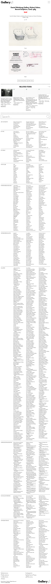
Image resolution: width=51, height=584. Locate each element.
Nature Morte (28, 429)
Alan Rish (15, 235)
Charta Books (15, 543)
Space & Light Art (42, 156)
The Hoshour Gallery (42, 371)
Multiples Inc (28, 424)
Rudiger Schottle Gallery (43, 318)
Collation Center (16, 551)
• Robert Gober (3, 105)
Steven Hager (41, 256)
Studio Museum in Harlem (43, 484)
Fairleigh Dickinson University (18, 505)
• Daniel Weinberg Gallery (18, 102)
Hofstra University (16, 512)
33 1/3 (14, 271)
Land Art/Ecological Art (30, 125)
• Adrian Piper (41, 100)
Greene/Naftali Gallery (30, 298)
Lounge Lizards (29, 225)
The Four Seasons (42, 542)
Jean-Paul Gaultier (29, 238)
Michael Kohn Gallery (30, 412)
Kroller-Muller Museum (30, 453)
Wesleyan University (42, 509)
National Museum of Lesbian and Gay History (44, 454)
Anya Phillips (15, 198)
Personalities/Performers (43, 137)
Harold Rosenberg (16, 262)
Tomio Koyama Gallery (43, 387)
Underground (41, 175)
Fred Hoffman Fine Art (17, 436)
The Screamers (41, 225)
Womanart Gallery (42, 426)
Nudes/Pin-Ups (41, 136)
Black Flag (15, 203)
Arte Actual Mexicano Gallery (17, 331)
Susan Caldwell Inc (42, 366)
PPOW (40, 296)
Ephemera (4, 573)
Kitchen (27, 538)
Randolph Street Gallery (43, 298)
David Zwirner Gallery (17, 400)
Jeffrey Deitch (28, 241)
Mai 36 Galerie (29, 394)
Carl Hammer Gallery (17, 368)
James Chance (28, 193)
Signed (40, 153)
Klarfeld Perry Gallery (30, 357)
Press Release (41, 150)
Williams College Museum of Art (44, 513)
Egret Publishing (16, 560)
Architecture (15, 136)
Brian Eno (15, 207)
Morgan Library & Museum (31, 473)
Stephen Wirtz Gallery (43, 363)
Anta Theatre (15, 521)
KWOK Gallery (29, 365)
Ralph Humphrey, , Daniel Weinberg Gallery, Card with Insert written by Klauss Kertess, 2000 (19, 99)
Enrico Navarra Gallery (17, 420)
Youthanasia (41, 180)
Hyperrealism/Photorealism (31, 124)
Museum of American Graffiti (31, 480)
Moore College (29, 497)
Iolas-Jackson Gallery (30, 320)
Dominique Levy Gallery (17, 405)
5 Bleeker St (15, 269)
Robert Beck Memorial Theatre (43, 527)
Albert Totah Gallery (17, 294)
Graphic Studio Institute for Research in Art (18, 511)
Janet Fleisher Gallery (30, 331)
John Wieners (28, 251)
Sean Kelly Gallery (42, 329)
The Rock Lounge (42, 551)
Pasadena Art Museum (43, 464)
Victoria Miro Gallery (43, 403)
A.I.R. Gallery (15, 287)
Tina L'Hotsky (41, 229)
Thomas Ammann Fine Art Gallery (43, 378)
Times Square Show (42, 145)
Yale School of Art (42, 515)
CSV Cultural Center (17, 473)
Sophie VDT (41, 254)
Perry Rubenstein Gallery (43, 286)
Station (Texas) (41, 535)
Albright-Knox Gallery (17, 443)
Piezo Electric (41, 294)
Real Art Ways (41, 522)
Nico (40, 195)
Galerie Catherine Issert (30, 272)
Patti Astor (41, 242)
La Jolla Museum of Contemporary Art (30, 460)
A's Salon (15, 286)
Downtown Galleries (29, 131)
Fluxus (14, 128)
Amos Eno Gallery (16, 308)
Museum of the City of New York (44, 447)
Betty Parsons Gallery (17, 348)
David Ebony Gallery (17, 398)
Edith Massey (15, 221)
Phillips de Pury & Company (44, 467)
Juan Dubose (28, 254)
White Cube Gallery (42, 417)
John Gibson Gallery (30, 340)
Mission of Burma (42, 192)
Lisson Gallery (28, 383)
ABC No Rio (15, 288)
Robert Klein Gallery (42, 309)
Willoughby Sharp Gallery (43, 420)
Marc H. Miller (28, 261)
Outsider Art (28, 128)
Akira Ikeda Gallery (17, 292)
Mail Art (27, 143)
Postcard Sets (28, 159)
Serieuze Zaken (41, 336)
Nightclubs (41, 133)
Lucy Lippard (28, 259)
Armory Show (15, 452)
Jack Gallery (28, 325)
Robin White (41, 250)
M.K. (27, 173)
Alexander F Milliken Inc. (17, 297)
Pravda (27, 564)
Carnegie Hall (15, 538)
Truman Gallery (41, 392)
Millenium (28, 543)
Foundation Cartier (16, 483)
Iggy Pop (27, 190)
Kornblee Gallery (29, 361)
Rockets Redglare (42, 202)
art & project (15, 323)
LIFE (27, 169)
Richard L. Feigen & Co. (43, 305)
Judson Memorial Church (30, 537)
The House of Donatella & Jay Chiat (43, 545)
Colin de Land (15, 252)
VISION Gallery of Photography (42, 405)
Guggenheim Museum (17, 488)
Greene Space (28, 530)
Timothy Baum (41, 260)
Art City (14, 325)
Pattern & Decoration (42, 121)
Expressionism (15, 127)
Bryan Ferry (15, 208)
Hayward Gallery (29, 308)
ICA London (28, 444)
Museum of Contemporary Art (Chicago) (31, 482)
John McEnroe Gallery (30, 342)
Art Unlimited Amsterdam (18, 329)
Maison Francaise (16, 515)
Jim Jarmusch (28, 245)
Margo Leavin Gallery (30, 396)
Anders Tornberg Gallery (17, 309)
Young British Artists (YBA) (43, 127)
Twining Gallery (41, 393)
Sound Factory (41, 532)
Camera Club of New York (18, 459)
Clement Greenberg (17, 251)
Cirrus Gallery (15, 385)
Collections (4, 577)
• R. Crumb (31, 107)
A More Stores (16, 131)
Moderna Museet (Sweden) (31, 468)
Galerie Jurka (28, 276)
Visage (40, 177)
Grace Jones (28, 185)
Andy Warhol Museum (17, 450)
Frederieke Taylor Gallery (18, 437)
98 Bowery (29, 577)
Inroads (27, 534)
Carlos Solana (16, 248)
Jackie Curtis (28, 192)
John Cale (28, 200)
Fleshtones (15, 227)
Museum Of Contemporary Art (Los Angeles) (31, 484)
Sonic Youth (41, 211)
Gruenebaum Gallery (30, 301)
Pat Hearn (40, 240)
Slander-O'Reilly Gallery (43, 346)
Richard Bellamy (42, 302)
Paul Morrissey (41, 243)
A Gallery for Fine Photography (16, 284)
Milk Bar (27, 177)
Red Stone (40, 523)
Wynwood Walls (42, 427)
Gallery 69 (28, 282)
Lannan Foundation (29, 462)
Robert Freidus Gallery (43, 307)
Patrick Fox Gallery (42, 279)
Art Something (16, 328)
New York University (29, 499)
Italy (27, 141)
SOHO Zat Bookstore (43, 531)
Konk (27, 214)
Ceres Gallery (15, 380)
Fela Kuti (15, 225)
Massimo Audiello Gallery (30, 405)
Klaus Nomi (28, 213)
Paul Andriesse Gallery (43, 280)
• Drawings (28, 107)
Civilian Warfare (16, 388)
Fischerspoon (15, 226)
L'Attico (27, 366)
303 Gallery (15, 279)
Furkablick (28, 525)
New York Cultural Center (43, 458)
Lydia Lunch (28, 226)
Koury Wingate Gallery (30, 362)
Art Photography (16, 122)
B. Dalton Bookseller (17, 528)
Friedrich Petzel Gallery (17, 438)
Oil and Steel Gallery (42, 269)
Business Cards (16, 158)
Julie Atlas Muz (29, 209)
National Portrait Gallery (30, 428)
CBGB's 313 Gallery (16, 377)
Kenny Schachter (29, 257)
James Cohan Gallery (30, 329)
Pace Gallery (41, 272)
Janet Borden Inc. (29, 330)
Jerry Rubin (28, 243)
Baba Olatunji (15, 201)
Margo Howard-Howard (30, 230)
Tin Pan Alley (41, 172)
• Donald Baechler (32, 106)
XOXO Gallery (41, 429)
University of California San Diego (44, 500)
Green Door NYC (29, 529)
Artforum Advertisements (17, 153)
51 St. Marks (15, 272)
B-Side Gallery (16, 336)
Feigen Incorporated (17, 425)
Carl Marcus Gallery (17, 370)
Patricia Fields (41, 241)
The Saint (40, 170)
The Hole (40, 543)
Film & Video (28, 151)
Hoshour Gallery (29, 316)
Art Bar (14, 324)
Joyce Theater (28, 536)
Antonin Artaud (16, 242)
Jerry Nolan (28, 197)
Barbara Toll (15, 340)
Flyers (27, 152)
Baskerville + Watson (17, 344)
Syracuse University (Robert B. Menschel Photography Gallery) (31, 512)
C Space (14, 536)
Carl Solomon (15, 245)
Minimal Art (28, 126)
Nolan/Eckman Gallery (30, 438)
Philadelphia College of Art (31, 500)
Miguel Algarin (41, 236)
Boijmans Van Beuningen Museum (17, 454)
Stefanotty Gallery (42, 358)
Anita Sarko (15, 194)
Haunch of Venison (29, 305)
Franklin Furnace (29, 523)
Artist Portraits (16, 137)
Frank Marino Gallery (17, 435)
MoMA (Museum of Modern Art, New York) (31, 470)
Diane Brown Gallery (17, 404)
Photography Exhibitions (30, 157)
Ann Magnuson (16, 195)
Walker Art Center (42, 490)
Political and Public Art (43, 139)
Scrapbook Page (42, 152)
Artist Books (15, 154)
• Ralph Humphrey (16, 103)
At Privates (15, 527)
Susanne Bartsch (42, 257)
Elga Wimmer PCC (16, 415)
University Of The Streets (43, 561)
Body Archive (15, 531)
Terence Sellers (41, 219)
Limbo (27, 170)
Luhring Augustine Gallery (31, 389)
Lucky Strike (28, 172)
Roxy (40, 165)
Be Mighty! (15, 529)
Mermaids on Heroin (42, 191)
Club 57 (14, 173)
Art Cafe (14, 523)
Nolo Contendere (29, 439)
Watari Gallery (41, 415)
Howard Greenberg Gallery (31, 317)
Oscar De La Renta (42, 238)
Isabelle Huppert (29, 191)
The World (41, 171)
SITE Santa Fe (41, 478)
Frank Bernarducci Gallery (18, 433)
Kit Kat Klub (28, 164)
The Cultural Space (42, 539)
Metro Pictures (28, 542)
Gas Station (28, 139)
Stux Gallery (41, 365)
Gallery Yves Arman (29, 288)
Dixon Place (15, 556)
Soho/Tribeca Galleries (43, 347)
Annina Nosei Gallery (17, 319)
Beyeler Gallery (16, 349)
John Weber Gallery (29, 345)
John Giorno (28, 249)
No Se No (28, 437)
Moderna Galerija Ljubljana (31, 419)
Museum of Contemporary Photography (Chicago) (31, 490)
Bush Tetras (15, 210)
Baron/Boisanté (16, 341)
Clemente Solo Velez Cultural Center (18, 549)
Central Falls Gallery (17, 378)
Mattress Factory (29, 408)
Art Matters (15, 525)
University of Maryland (43, 503)
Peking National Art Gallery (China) (44, 466)
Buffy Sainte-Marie (16, 209)
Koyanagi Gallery (29, 363)
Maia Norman (28, 260)
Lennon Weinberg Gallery (31, 377)
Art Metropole (16, 526)
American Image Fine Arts (18, 307)
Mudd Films (28, 545)
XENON (40, 179)
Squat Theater (41, 166)
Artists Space (15, 333)
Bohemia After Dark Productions (17, 534)
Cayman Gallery (16, 376)
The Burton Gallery (42, 368)
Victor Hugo (41, 262)
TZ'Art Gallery (41, 394)
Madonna (28, 227)
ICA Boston (28, 443)
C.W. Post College (16, 499)
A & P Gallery (15, 282)
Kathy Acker (28, 256)
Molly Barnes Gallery (30, 421)
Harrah (14, 178)
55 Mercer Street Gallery (17, 273)
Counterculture (16, 146)
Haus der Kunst (29, 306)
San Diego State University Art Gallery (31, 509)
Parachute (28, 555)
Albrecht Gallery (16, 295)
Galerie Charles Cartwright (31, 273)
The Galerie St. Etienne (43, 369)
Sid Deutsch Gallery (42, 339)
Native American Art (42, 131)
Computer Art (15, 145)
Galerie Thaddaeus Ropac (31, 277)
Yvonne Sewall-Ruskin (43, 264)
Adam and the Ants (16, 186)
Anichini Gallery (16, 316)
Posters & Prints (29, 160)
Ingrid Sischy (15, 265)
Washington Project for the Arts (43, 565)
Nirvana (27, 180)
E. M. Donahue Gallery (17, 412)
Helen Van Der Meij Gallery (31, 312)
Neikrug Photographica (30, 430)
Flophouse (28, 520)
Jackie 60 (15, 181)
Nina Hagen (41, 197)
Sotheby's (40, 481)
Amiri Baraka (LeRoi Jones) (18, 238)
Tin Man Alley (41, 386)
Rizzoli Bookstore (42, 525)
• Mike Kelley (46, 101)
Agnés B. (15, 233)
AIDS (14, 133)
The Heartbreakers (42, 223)
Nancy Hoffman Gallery (30, 427)
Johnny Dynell (28, 207)
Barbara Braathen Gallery (18, 338)
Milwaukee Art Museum (30, 467)
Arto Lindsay (15, 200)
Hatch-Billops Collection (30, 533)
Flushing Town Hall (29, 521)
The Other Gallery (42, 374)
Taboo (40, 216)
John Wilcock (28, 252)
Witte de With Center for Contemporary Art (43, 424)
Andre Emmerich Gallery (17, 312)
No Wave (40, 134)
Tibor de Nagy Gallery (43, 384)
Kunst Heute (28, 540)
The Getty (40, 485)
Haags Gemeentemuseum (18, 491)
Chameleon (15, 540)
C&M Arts (15, 537)
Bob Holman (15, 244)
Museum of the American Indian (43, 445)
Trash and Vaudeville (42, 557)
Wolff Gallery (41, 425)
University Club (41, 560)
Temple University (29, 514)
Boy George (15, 206)
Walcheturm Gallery (42, 412)
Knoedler (27, 358)
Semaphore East (42, 331)
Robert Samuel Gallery (43, 311)
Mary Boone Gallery (30, 404)
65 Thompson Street (17, 276)
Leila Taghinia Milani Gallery (31, 375)
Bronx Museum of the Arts (18, 455)
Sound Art (40, 154)
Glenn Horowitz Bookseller (31, 527)
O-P (27, 553)
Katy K (27, 210)
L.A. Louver (28, 368)
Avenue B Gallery (16, 334)
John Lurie (28, 202)
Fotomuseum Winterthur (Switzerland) (17, 482)
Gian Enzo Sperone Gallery (31, 292)
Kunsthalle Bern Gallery (30, 364)
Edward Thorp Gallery (17, 413)
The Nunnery (41, 373)
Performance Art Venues (30, 558)
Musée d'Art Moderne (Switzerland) (43, 452)
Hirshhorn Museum (29, 442)
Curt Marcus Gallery (17, 392)
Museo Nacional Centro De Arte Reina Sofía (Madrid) (31, 475)
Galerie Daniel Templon (30, 274)
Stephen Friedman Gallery (43, 362)
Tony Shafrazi (41, 261)
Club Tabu (15, 175)
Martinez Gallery (29, 403)
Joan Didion (28, 246)
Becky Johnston (16, 243)
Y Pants (40, 230)
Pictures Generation (42, 124)
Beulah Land (15, 169)
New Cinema (28, 547)
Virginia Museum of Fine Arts (44, 489)
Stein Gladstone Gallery (43, 359)
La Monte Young (29, 215)
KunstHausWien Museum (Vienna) (30, 455)
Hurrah (14, 180)
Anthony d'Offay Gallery (17, 320)
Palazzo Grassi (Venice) (43, 461)
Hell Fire (14, 179)
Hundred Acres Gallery (30, 319)
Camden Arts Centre (17, 458)
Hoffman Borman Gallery (30, 314)
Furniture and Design (30, 138)
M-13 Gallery (28, 392)
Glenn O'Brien (15, 259)
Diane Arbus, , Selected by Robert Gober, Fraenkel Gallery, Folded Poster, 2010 (6, 100)
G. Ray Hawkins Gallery (30, 269)
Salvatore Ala (41, 323)
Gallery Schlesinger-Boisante (31, 285)
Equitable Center (16, 561)
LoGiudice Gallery (29, 386)
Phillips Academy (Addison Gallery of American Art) (31, 502)
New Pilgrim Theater (30, 549)
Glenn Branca (15, 230)
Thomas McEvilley (42, 259)
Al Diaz (14, 191)
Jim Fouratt (28, 244)
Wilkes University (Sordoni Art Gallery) (43, 511)
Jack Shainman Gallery (30, 327)
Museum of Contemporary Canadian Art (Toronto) (31, 488)
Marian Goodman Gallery (31, 397)
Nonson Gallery (42, 267)
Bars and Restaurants (17, 139)
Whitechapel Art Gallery (43, 418)
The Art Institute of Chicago (31, 515)
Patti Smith (41, 199)
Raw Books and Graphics (43, 521)
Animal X (15, 193)
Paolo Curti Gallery (42, 276)
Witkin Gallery (41, 422)
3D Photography (16, 150)
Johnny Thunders (29, 208)
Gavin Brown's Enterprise (30, 290)
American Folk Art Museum (18, 445)
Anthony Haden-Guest (17, 241)
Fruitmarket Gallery (17, 439)
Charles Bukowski (16, 249)
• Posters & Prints (7, 104)
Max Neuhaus (41, 190)
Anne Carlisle (15, 197)
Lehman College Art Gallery (18, 514)
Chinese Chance (16, 545)
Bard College (15, 497)
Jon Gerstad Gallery (30, 346)
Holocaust (28, 140)
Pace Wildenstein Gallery (43, 273)
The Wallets (41, 226)
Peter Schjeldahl (42, 244)
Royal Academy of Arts (30, 505)
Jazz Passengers (29, 195)
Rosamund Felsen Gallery (43, 317)
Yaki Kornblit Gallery (42, 431)
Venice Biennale (41, 562)
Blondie (14, 205)
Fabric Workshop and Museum (17, 478)
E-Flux (14, 409)
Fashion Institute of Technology (16, 507)
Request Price (3, 106)
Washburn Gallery (42, 414)
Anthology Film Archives (17, 522)
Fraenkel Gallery (16, 432)
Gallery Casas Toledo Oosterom (30, 284)
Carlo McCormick (16, 246)
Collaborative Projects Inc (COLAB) (18, 143)
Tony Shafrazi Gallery (43, 388)
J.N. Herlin (28, 323)
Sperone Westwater (42, 352)
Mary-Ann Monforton (30, 264)
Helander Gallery (29, 311)
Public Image (28, 567)
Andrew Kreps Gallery (17, 314)
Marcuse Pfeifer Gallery (30, 395)
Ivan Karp (28, 235)
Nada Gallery (28, 426)
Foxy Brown (15, 229)
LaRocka (27, 167)
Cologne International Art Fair (18, 555)
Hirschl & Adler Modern (30, 313)
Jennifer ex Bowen (29, 242)
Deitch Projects (16, 403)
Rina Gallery (41, 306)
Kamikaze (15, 182)
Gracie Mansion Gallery (30, 295)
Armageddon (15, 167)
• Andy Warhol (28, 105)
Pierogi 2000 (41, 292)
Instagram (29, 573)
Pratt (27, 503)
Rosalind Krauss (41, 252)
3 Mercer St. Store (16, 267)
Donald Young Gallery (17, 406)
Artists (3, 578)
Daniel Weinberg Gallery (22, 80)
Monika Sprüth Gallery (30, 422)
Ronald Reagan (41, 251)
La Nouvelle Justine (29, 165)
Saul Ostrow (41, 253)
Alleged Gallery (16, 300)
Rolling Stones (41, 203)
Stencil (40, 157)
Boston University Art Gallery (18, 498)
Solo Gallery (41, 349)
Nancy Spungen (42, 194)
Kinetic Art (28, 153)
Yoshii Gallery (41, 432)
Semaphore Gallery (42, 333)
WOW (40, 566)
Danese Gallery (16, 395)
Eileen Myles (15, 254)
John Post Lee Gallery (30, 344)
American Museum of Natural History (17, 447)
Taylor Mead (41, 218)
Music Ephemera (29, 147)
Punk (40, 140)
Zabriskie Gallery (42, 435)
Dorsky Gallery (16, 407)
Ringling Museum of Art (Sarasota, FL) (43, 471)
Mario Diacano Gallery (30, 399)
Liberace (27, 219)
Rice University (28, 504)
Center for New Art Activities (18, 539)
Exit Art (14, 563)
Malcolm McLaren (29, 229)
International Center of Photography (30, 450)
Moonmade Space (29, 544)
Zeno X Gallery (41, 436)
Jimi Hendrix (28, 198)
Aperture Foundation (17, 451)
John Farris (28, 248)
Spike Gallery (41, 353)
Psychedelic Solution (42, 297)
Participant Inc (28, 556)
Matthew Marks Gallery (30, 406)
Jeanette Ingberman (29, 240)
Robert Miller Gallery (42, 310)
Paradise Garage (29, 182)
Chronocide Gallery (17, 384)
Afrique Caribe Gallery (17, 291)
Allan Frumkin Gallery (17, 298)
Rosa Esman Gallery (42, 315)
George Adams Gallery (30, 291)
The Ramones (41, 224)
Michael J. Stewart (42, 233)
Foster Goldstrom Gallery (18, 430)
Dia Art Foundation (16, 475)
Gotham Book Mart (29, 528)
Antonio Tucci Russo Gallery (18, 322)
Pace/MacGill (41, 274)
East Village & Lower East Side (30, 134)
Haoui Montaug (16, 261)
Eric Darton (15, 256)
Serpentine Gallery (42, 337)
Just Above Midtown (30, 352)
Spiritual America (42, 354)
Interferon (28, 535)
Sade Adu (40, 209)
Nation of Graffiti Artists (30, 546)
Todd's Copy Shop (42, 555)
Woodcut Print (41, 159)
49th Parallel (15, 280)
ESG (14, 223)
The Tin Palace (41, 552)
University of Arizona (42, 498)
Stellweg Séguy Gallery (43, 361)
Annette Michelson (16, 240)
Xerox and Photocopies (43, 160)
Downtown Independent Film (31, 132)
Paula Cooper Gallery (43, 283)
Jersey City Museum (29, 451)
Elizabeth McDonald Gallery (18, 416)
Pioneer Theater (29, 561)
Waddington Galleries (43, 411)
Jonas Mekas (28, 253)
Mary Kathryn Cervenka (43, 187)
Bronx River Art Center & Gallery (17, 357)
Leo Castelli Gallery (29, 378)
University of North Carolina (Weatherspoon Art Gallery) (44, 505)
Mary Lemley (28, 262)
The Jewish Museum (42, 487)
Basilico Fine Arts (16, 342)
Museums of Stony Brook (43, 448)
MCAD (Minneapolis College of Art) (18, 517)
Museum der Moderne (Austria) (30, 479)
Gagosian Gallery (29, 271)
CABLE (14, 365)
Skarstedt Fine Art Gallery (43, 345)
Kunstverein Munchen (30, 458)
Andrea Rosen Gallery (17, 313)
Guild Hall (15, 490)
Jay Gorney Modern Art (30, 335)
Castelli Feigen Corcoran (17, 372)
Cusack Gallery (16, 393)
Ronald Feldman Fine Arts (43, 314)
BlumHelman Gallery (17, 352)
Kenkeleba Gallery (29, 355)
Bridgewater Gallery (17, 355)
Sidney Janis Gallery (42, 341)
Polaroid (27, 158)
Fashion (27, 135)
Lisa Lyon (27, 223)
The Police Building (42, 549)
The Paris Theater (42, 547)
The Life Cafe (41, 546)
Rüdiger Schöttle (42, 319)
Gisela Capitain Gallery (30, 293)
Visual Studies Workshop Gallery (43, 407)
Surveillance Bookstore (43, 536)
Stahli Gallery (41, 355)
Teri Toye (40, 221)
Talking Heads (41, 217)
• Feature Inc (46, 100)
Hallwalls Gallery (29, 304)
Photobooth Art (29, 156)
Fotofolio (15, 431)
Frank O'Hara (16, 257)
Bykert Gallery (16, 364)
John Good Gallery (29, 341)
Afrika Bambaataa (16, 189)
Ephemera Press (31, 575)
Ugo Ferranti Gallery (42, 396)
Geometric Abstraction (30, 121)
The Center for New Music (43, 538)
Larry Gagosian (29, 258)
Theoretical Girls (42, 227)
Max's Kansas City (29, 174)
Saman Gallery (41, 325)
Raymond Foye (41, 246)
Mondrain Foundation (30, 471)
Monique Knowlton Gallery (31, 423)
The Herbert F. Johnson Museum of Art (30, 517)
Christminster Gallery (17, 383)
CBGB (14, 171)
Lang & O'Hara (29, 371)
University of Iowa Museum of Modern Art (44, 502)
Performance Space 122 (30, 559)
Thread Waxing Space (43, 554)
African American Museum (18, 442)
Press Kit (27, 161)
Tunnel (40, 174)
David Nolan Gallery (17, 399)
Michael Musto (41, 234)
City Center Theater (16, 547)
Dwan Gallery (15, 408)
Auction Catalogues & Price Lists (18, 156)
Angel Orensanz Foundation (18, 520)
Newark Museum (42, 460)
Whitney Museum (42, 491)
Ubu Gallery (41, 395)
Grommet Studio (29, 299)
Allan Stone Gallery (16, 299)
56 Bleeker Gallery (16, 274)
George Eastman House (17, 485)
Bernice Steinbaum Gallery (18, 346)
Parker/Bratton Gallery (43, 277)
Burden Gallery (16, 363)
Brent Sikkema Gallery (17, 354)
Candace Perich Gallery (17, 366)
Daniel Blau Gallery (16, 396)
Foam (14, 429)
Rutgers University (29, 507)
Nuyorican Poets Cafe (30, 552)
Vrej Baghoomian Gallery (43, 409)
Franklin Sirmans (16, 258)
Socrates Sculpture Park (43, 529)
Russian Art (41, 141)
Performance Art (42, 122)
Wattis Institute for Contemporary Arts (43, 508)
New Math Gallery (29, 435)
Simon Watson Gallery (43, 344)
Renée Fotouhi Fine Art (43, 300)
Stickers (40, 158)
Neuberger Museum (42, 456)
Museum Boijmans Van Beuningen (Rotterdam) (30, 477)
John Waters (28, 206)
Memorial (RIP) (29, 145)
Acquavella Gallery (16, 290)
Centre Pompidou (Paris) (17, 467)
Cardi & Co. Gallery (17, 367)
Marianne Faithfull (42, 185)
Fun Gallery (28, 267)
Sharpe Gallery (41, 338)
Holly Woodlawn (29, 189)
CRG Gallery (15, 391)
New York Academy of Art (31, 498)
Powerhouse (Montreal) (30, 563)
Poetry (40, 138)
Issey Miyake (28, 234)
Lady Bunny (28, 216)
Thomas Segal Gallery (43, 380)
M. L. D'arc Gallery (29, 393)
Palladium (28, 181)
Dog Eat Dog (15, 219)
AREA (14, 166)
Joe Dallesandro (29, 199)
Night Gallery (28, 436)
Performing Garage (29, 560)
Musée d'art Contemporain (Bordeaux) (44, 450)
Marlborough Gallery (30, 402)
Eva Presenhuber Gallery (17, 421)
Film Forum (15, 564)
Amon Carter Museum (17, 449)
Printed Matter (28, 566)
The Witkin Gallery (42, 376)
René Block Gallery (42, 299)
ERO (14, 562)
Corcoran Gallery (16, 390)
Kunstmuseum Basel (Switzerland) (29, 457)
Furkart (27, 526)
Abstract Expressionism (17, 121)
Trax (39, 559)
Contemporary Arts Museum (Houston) (18, 470)
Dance (14, 147)
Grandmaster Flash (29, 186)
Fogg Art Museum (16, 479)
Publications (5, 575)
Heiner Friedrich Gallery (30, 309)
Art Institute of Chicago (17, 495)
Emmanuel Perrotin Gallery (18, 419)
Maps (27, 154)
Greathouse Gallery (29, 297)
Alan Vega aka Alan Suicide (18, 192)
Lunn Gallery (28, 390)
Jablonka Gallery (29, 324)
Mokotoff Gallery (29, 420)
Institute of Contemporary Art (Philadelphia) (30, 447)
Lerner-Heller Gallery (30, 379)
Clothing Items (16, 161)
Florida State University (17, 508)
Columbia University (17, 504)
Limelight (27, 171)
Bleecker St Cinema (16, 530)
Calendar (15, 159)
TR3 (39, 173)
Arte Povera (15, 124)
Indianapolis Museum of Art (31, 445)
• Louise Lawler (41, 101)
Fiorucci (14, 566)
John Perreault (28, 250)
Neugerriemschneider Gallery (30, 433)
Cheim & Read (16, 382)
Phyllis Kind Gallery (42, 291)
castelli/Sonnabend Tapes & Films (18, 375)
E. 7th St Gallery (16, 411)
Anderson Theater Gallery (18, 311)
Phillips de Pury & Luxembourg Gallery (43, 290)
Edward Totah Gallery (17, 414)
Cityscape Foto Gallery (17, 387)
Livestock (27, 385)
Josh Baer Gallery (29, 348)
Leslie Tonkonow (29, 380)
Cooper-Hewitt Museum (17, 472)
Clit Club (14, 172)
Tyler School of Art (42, 497)
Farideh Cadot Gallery (17, 422)
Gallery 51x (28, 281)
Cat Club (15, 170)
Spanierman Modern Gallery (44, 351)
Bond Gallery (15, 353)
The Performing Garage (43, 548)
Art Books (15, 151)
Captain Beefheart (16, 213)
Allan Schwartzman (16, 237)
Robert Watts (41, 248)
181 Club (14, 165)
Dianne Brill (15, 215)
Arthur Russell (15, 199)
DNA (14, 218)
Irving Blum (28, 233)
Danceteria (15, 177)
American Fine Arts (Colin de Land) (18, 305)
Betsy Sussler (15, 202)
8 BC (14, 164)
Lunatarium (28, 541)
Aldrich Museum (16, 444)
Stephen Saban (41, 213)
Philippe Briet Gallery (42, 288)
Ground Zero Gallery (30, 300)
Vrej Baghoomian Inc (42, 410)
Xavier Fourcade (42, 428)
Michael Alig (28, 265)
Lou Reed (28, 224)
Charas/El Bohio (16, 542)
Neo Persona (28, 431)
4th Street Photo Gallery (17, 281)
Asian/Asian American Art (18, 138)
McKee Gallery (29, 411)
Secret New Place (42, 528)
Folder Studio (7, 582)
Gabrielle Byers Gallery (30, 270)
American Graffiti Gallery (18, 306)
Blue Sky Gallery (16, 350)
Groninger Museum (16, 486)
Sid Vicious (41, 210)
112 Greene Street (16, 277)
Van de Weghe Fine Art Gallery (43, 399)
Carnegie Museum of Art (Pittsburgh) (17, 461)
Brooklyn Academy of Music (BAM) (18, 360)
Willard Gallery (41, 419)
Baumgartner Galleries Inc (18, 345)
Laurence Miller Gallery (30, 372)
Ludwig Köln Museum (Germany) (30, 464)
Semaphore (41, 330)
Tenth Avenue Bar (42, 537)
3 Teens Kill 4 (15, 185)
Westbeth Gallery (42, 416)
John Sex (27, 205)
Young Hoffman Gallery (43, 433)
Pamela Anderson (42, 198)
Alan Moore (15, 234)
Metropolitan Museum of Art (31, 466)
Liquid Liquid (28, 222)
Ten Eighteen (41, 169)
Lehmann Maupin (29, 374)
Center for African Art (17, 462)
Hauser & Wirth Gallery (30, 307)
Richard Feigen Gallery (43, 303)
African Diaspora (16, 132)
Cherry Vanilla (16, 214)
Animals (14, 134)
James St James (29, 194)
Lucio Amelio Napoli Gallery (31, 388)
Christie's (15, 468)
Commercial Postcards (30, 150)
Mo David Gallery (29, 418)
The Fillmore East (42, 540)
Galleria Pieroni (29, 280)
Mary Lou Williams (42, 189)
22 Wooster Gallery (17, 270)
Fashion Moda (16, 423)
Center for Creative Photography (16, 464)
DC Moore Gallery (16, 401)
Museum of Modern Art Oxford (43, 443)
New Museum (41, 457)
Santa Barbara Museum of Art (43, 475)
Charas (14, 381)
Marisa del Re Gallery (30, 401)
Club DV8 (15, 174)
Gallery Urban (28, 287)
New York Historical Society (44, 459)
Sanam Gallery (41, 326)
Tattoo (40, 142)
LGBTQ (27, 142)
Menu (49, 2)
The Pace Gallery (42, 375)
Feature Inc (15, 424)
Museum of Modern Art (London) (30, 493)
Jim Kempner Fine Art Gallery (30, 339)
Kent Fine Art (28, 356)
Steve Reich (41, 214)
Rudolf (40, 206)
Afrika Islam (15, 190)
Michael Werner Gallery (30, 413)
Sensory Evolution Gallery (43, 334)
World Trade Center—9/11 (43, 147)
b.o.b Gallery (15, 337)
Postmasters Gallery (42, 295)
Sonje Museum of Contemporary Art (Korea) (44, 480)
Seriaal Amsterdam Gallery (44, 335)
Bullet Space (15, 535)
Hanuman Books (29, 531)
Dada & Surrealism (16, 126)
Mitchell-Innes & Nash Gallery (30, 416)
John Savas (28, 203)
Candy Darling (16, 211)
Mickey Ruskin (41, 235)
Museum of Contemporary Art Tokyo (31, 486)
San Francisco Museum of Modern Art (43, 473)
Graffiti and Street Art (30, 122)
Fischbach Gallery (16, 428)
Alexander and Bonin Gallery (18, 296)
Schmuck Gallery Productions (44, 328)
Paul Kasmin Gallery (42, 281)
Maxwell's (28, 175)
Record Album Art (42, 151)
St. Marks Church (42, 534)
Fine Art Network (16, 565)
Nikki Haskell (41, 237)
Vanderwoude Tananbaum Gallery (44, 401)
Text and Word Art (42, 126)
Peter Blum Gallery (42, 287)
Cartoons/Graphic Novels (18, 160)
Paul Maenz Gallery (42, 282)
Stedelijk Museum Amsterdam (42, 483)
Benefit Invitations (16, 140)
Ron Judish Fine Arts (42, 313)
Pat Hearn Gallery (42, 278)
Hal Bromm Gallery (29, 303)
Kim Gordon (28, 211)
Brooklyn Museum (16, 456)
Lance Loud (28, 217)
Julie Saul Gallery (29, 350)
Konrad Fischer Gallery (30, 360)
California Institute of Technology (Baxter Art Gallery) (18, 502)
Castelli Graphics (16, 373)
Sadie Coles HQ (42, 321)
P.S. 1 (40, 271)
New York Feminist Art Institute (30, 551)
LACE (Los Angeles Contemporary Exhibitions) (31, 370)
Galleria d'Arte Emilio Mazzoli (30, 279)
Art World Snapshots (17, 152)
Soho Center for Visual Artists (44, 530)
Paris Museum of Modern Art (44, 463)
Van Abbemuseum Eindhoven (44, 488)
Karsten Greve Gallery (30, 354)
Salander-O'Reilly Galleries (44, 322)
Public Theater (41, 520)
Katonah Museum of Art (30, 452)
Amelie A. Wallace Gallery (18, 303)
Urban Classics (41, 397)
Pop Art (40, 125)
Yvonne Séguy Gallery (43, 434)
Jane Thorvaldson (29, 236)
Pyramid (40, 164)
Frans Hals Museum (16, 484)
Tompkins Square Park (43, 556)
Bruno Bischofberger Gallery (18, 362)
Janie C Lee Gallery (29, 332)
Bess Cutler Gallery (16, 347)
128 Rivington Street (16, 278)
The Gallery (41, 370)
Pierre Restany (41, 245)
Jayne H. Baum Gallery (30, 336)
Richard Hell (41, 201)
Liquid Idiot (28, 221)
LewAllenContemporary (30, 381)
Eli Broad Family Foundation (18, 476)
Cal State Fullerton (16, 500)
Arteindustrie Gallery (17, 332)
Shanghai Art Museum (43, 477)
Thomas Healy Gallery (43, 379)
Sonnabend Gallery (42, 350)
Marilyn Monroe (42, 186)
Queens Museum (42, 469)
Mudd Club (28, 179)
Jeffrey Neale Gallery (30, 337)
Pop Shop (28, 562)
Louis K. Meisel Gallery (30, 387)
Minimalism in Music (29, 146)
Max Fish (27, 409)
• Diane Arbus (3, 103)
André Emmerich (16, 315)
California (15, 141)
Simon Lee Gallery (42, 343)
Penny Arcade (41, 200)
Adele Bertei (15, 187)
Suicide (40, 215)
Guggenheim (15, 487)
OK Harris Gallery (42, 270)
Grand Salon (28, 296)
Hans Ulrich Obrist (16, 260)
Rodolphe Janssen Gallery (43, 312)
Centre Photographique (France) (17, 466)
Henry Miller (15, 264)
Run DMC (40, 207)
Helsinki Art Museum (17, 492)
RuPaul (40, 208)
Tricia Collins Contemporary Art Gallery (44, 390)
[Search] (25, 117)
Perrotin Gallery (42, 285)
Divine (14, 217)
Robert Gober (30, 80)
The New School (42, 495)
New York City (41, 132)
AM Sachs (15, 302)
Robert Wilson (41, 249)
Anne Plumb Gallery (17, 317)
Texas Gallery (41, 367)
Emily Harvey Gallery (17, 417)
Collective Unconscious (17, 553)
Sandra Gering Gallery (43, 327)
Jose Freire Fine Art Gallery (31, 347)
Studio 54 (40, 167)
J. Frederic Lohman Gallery (31, 322)
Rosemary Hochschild (43, 205)
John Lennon (28, 201)
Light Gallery (28, 382)
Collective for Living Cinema (18, 552)
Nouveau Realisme (29, 127)
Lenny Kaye (28, 218)
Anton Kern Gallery (16, 321)
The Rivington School (42, 144)
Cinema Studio (16, 546)
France (27, 136)
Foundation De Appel (30, 522)
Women (40, 146)
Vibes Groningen (42, 563)
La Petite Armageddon (30, 166)
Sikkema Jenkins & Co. (43, 342)
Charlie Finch (15, 250)
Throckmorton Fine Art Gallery (43, 382)
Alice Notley (15, 236)
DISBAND (15, 216)
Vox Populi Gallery (42, 408)
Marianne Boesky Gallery (30, 398)
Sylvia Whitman (42, 258)
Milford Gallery (29, 414)
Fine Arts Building (16, 427)
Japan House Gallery (30, 334)
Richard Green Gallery (43, 304)
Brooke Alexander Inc (17, 358)
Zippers (40, 181)
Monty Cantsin (41, 193)
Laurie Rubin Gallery (30, 373)
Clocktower (15, 389)
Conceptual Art (16, 125)
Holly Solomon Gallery (30, 315)
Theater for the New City (43, 553)
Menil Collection (29, 465)
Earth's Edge (15, 558)
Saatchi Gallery (41, 320)
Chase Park (15, 544)
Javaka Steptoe (29, 237)
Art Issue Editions (16, 327)
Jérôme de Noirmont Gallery (31, 353)
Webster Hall (41, 178)
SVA (27, 510)
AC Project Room (16, 289)
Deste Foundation (16, 474)
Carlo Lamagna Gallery (17, 371)
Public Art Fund (41, 468)
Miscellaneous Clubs (29, 178)
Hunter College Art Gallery (18, 513)
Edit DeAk (15, 253)
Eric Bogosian (15, 222)
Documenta (15, 557)
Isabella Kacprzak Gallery (31, 321)
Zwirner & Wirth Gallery (43, 437)
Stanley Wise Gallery (42, 357)
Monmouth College (29, 495)
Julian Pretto (28, 349)
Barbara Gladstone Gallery (18, 339)
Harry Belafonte (29, 187)
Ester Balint (15, 224)
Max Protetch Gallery (30, 410)
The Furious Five (42, 222)
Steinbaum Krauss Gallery (43, 360)
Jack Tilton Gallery (29, 328)
